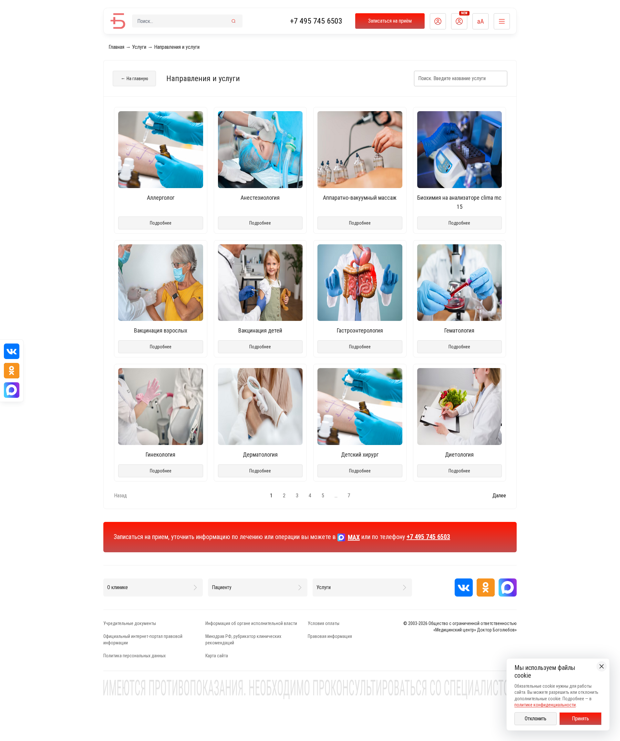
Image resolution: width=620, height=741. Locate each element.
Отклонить (535, 718)
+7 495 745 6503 (316, 21)
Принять (580, 718)
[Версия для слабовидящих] (480, 21)
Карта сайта (216, 655)
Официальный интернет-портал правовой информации (142, 639)
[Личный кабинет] (438, 21)
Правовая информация (330, 636)
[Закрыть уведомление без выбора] (601, 666)
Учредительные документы (129, 623)
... (336, 495)
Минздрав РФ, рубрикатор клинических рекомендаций (243, 639)
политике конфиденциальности (545, 704)
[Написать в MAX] (508, 587)
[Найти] (233, 21)
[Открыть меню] (502, 21)
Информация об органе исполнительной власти (251, 623)
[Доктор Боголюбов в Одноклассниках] (486, 587)
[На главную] (118, 21)
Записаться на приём (390, 21)
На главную (134, 78)
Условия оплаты (323, 623)
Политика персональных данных (134, 655)
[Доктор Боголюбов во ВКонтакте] (464, 587)
